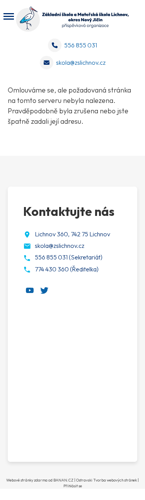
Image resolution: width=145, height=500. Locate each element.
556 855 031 (80, 45)
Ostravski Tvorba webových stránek (106, 480)
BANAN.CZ (63, 480)
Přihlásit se (72, 485)
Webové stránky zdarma (27, 480)
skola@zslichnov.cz (81, 62)
